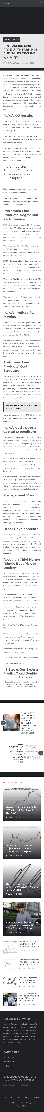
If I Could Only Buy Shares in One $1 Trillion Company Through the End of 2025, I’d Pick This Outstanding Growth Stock (28, 723)
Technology (7, 1066)
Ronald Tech (14, 63)
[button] (41, 3)
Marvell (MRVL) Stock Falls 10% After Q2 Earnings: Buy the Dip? (21, 810)
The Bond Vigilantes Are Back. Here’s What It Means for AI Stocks (22, 887)
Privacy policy (31, 1103)
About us (11, 1103)
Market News (8, 1062)
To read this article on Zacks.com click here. (20, 657)
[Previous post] (3, 723)
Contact (20, 1103)
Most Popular (12, 39)
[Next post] (41, 753)
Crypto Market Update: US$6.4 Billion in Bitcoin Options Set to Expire (19, 848)
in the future (34, 1097)
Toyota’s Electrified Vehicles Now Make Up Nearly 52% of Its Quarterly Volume (22, 925)
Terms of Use (22, 1106)
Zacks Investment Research (14, 663)
